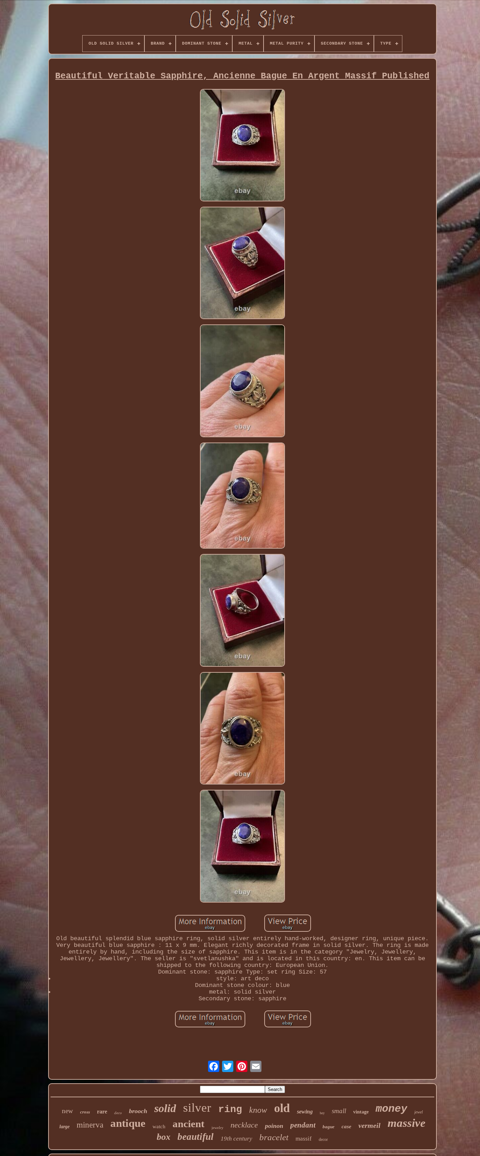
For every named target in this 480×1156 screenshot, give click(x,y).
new (67, 1111)
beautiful (195, 1136)
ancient (189, 1123)
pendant (303, 1125)
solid (165, 1108)
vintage (361, 1112)
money (391, 1109)
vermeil (369, 1125)
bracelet (273, 1137)
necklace (244, 1125)
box (163, 1137)
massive (407, 1123)
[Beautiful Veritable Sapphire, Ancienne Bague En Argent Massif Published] (242, 146)
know (258, 1110)
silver (197, 1108)
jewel (418, 1112)
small (339, 1111)
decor (323, 1139)
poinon (274, 1125)
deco (118, 1113)
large (64, 1126)
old (282, 1108)
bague (329, 1126)
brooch (138, 1111)
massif (304, 1138)
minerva (90, 1125)
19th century (236, 1138)
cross (85, 1112)
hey (322, 1113)
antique (127, 1123)
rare (102, 1112)
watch (159, 1126)
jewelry (217, 1127)
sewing (305, 1112)
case (346, 1126)
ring (230, 1109)
